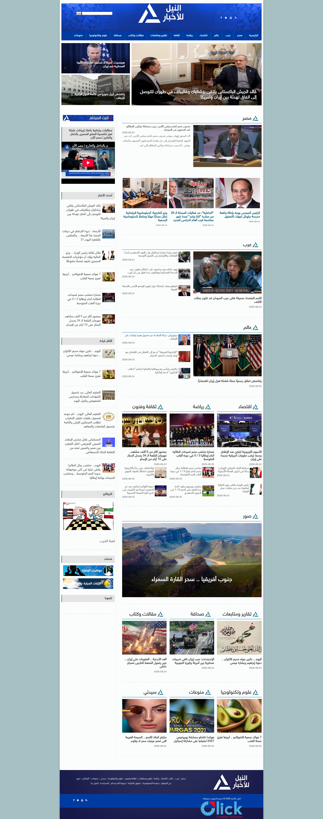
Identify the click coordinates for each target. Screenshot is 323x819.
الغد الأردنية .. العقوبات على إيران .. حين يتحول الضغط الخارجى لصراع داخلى (145, 663)
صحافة (117, 35)
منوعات (78, 35)
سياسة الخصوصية (151, 783)
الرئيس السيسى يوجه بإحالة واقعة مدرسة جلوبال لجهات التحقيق (240, 215)
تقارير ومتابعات (158, 35)
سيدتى (103, 778)
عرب (228, 35)
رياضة (189, 35)
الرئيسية (253, 35)
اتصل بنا (94, 783)
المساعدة (104, 783)
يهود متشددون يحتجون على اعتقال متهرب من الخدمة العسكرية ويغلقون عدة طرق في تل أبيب (152, 271)
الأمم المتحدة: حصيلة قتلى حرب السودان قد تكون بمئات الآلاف (228, 300)
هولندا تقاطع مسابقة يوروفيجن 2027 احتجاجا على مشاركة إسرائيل (194, 739)
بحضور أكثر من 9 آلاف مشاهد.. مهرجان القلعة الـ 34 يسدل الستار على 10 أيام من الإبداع (147, 455)
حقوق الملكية (134, 783)
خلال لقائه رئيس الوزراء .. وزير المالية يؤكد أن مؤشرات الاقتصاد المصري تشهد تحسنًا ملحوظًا (81, 257)
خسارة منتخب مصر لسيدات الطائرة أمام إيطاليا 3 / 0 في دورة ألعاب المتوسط (193, 455)
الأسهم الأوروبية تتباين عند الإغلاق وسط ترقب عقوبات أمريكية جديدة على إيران (241, 455)
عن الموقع (166, 783)
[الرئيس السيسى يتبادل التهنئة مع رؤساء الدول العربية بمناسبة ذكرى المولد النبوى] (197, 44)
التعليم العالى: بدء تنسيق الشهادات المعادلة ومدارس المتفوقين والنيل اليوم (85, 397)
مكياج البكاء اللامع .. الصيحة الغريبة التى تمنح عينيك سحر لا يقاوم (146, 739)
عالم (216, 35)
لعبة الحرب (107, 541)
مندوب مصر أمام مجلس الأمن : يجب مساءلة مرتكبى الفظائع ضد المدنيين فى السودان (158, 128)
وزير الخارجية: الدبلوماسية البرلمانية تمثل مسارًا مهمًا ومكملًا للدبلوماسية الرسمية (145, 216)
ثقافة (177, 35)
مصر (239, 35)
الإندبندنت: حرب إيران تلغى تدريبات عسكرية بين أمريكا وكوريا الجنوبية (193, 661)
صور (78, 778)
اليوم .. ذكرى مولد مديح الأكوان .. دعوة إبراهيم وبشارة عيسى (242, 661)
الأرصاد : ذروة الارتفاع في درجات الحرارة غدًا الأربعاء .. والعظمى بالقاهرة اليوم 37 (81, 236)
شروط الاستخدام (118, 783)
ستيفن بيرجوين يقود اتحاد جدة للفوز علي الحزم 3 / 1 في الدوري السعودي (185, 490)
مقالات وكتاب (136, 35)
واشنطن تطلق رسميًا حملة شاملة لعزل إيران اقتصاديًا (230, 381)
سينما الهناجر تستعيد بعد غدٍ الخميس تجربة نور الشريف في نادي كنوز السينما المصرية (138, 490)
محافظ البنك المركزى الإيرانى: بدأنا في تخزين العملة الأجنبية (233, 470)
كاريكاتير (107, 494)
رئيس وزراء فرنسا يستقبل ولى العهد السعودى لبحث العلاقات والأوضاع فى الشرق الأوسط (150, 254)
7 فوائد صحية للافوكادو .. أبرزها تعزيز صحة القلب (239, 739)
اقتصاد (203, 35)
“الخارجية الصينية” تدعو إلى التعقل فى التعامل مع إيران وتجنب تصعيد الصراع (151, 354)
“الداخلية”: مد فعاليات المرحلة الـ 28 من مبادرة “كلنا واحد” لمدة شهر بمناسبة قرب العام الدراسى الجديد (192, 216)
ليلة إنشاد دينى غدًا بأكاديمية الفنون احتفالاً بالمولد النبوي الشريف (139, 471)
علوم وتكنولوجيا (98, 35)
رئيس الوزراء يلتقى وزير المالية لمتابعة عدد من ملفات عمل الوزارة (233, 488)
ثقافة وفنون (130, 778)
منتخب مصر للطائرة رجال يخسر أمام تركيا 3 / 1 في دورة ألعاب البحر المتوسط (185, 471)
